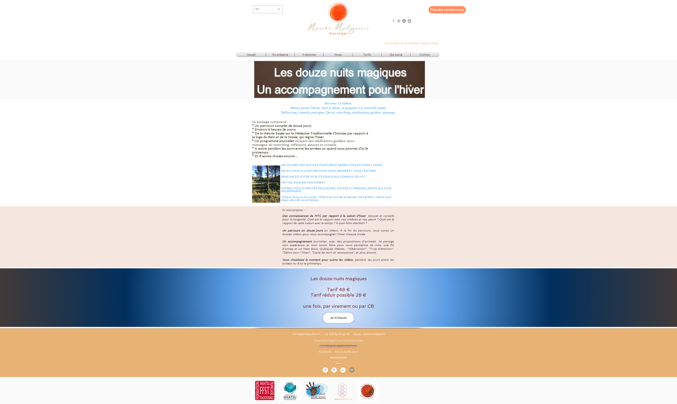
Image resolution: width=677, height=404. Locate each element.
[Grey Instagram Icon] (399, 21)
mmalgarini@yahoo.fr (306, 334)
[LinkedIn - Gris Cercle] (404, 21)
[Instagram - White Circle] (334, 370)
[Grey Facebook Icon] (393, 21)
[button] (280, 54)
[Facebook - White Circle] (325, 370)
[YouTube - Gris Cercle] (409, 21)
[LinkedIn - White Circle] (343, 370)
